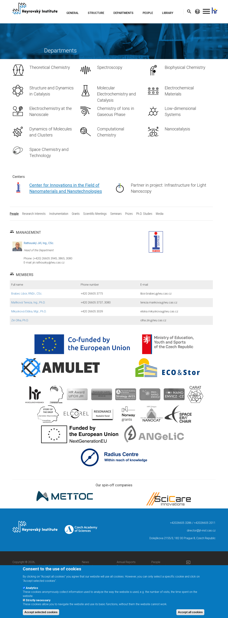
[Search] (189, 11)
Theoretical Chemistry (49, 67)
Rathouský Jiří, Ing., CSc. (39, 243)
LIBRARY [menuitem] (167, 13)
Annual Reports (126, 562)
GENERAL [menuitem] (72, 13)
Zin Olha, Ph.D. (20, 320)
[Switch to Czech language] (197, 11)
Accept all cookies (190, 612)
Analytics (32, 587)
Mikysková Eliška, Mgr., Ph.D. (28, 311)
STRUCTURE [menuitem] (96, 13)
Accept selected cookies (41, 612)
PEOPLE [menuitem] (148, 13)
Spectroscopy (109, 67)
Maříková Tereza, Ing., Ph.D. (28, 302)
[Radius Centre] (114, 457)
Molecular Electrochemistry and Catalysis (116, 94)
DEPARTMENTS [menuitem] (123, 13)
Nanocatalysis (177, 128)
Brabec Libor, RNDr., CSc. (26, 293)
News (85, 562)
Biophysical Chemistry (185, 67)
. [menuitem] (206, 9)
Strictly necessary (38, 600)
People (155, 562)
